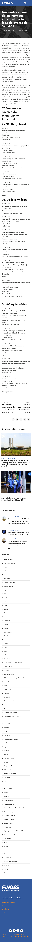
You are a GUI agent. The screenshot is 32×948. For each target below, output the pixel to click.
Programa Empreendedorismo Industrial (14, 808)
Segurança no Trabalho (10, 835)
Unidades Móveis (8, 873)
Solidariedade (7, 858)
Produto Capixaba (8, 800)
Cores (5, 651)
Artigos (6, 567)
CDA (5, 594)
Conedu (6, 628)
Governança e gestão (9, 701)
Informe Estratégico (9, 724)
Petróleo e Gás (8, 770)
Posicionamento (8, 777)
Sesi (5, 850)
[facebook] (10, 930)
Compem (6, 613)
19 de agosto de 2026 (8, 458)
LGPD (5, 743)
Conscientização (8, 632)
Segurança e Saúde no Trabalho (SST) (13, 831)
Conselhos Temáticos (9, 636)
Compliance (7, 620)
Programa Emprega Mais (10, 812)
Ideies (5, 705)
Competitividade (8, 617)
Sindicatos (6, 854)
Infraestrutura (7, 728)
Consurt (6, 640)
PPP (5, 781)
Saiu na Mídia (7, 827)
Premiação (6, 785)
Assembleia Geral (8, 575)
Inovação (6, 731)
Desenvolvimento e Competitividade (13, 663)
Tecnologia (6, 865)
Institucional (7, 735)
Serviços (6, 846)
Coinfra (6, 609)
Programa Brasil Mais (9, 804)
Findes (5, 685)
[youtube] (17, 930)
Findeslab (6, 693)
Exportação (7, 682)
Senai (5, 842)
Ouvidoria (5, 906)
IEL (5, 708)
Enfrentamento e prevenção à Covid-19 (14, 678)
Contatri (6, 643)
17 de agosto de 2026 (8, 496)
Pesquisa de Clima (8, 766)
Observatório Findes (9, 758)
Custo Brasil (7, 659)
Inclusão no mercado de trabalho (12, 716)
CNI (5, 601)
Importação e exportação (10, 712)
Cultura (5, 655)
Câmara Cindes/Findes (9, 582)
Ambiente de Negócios (10, 563)
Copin (5, 647)
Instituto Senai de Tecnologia (11, 739)
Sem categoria (23, 30)
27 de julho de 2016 (9, 30)
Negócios (6, 750)
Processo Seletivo (8, 789)
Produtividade (7, 796)
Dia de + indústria (8, 666)
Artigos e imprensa (8, 571)
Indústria (6, 720)
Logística (6, 747)
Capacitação (7, 590)
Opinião (6, 762)
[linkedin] (14, 930)
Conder (6, 624)
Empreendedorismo (9, 674)
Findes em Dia (7, 689)
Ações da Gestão (8, 559)
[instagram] (21, 930)
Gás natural (7, 697)
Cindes (5, 598)
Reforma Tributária (8, 823)
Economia (6, 670)
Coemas (6, 605)
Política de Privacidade (8, 903)
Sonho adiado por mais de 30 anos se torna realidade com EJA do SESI (14, 499)
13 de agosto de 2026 (13, 539)
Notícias (6, 754)
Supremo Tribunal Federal (10, 861)
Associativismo (7, 578)
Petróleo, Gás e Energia (10, 773)
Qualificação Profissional (10, 815)
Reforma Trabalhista (9, 819)
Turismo (6, 869)
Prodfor (6, 793)
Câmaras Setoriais (8, 586)
